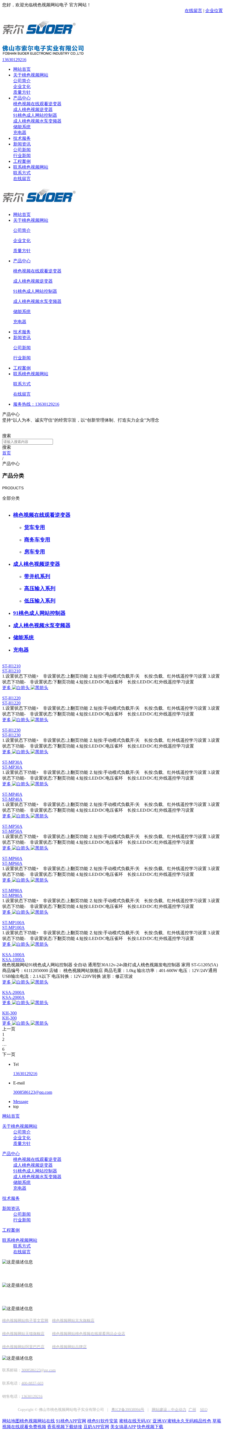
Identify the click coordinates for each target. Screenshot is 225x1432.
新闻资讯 (22, 144)
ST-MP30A (12, 762)
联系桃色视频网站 (30, 167)
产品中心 (22, 98)
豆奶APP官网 (96, 1426)
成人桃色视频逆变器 (33, 109)
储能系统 (22, 126)
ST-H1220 (11, 698)
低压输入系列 (39, 601)
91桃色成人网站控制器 (35, 115)
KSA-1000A (13, 954)
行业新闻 (22, 155)
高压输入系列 (39, 588)
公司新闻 (22, 149)
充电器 (19, 132)
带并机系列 (37, 576)
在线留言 (193, 10)
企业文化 (22, 86)
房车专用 (34, 552)
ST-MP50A (12, 826)
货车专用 (34, 527)
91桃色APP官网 (71, 1421)
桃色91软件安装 (102, 1421)
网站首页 (22, 69)
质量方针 (22, 92)
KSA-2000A (13, 992)
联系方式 (22, 173)
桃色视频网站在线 (37, 1421)
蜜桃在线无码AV (135, 1421)
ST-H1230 (11, 730)
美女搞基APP (123, 1426)
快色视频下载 (150, 1426)
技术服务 (22, 138)
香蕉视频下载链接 (64, 1426)
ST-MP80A (12, 890)
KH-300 (9, 1013)
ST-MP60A (12, 858)
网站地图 (11, 1421)
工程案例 (22, 161)
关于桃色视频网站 (30, 75)
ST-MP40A (12, 794)
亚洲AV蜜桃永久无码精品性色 (182, 1421)
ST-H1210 (11, 666)
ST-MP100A (13, 922)
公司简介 (22, 80)
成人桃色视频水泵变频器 (37, 121)
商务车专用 (37, 539)
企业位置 (214, 10)
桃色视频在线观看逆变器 (37, 103)
